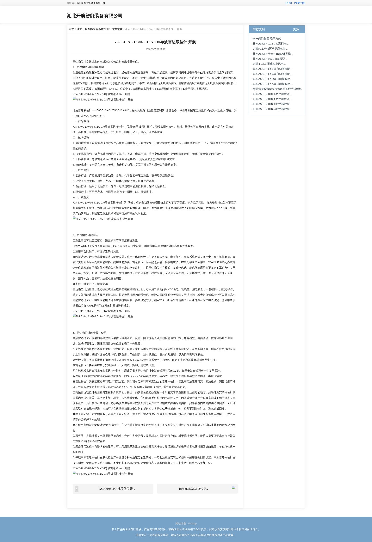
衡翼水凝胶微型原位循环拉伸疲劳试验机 (277, 89)
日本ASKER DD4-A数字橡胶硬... (272, 109)
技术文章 (117, 29)
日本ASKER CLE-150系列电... (271, 43)
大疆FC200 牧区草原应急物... (270, 48)
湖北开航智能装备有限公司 (93, 29)
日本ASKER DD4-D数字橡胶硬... (272, 104)
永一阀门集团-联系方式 (267, 38)
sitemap (192, 523)
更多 (296, 29)
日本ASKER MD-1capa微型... (270, 58)
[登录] (289, 3)
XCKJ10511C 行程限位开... (117, 488)
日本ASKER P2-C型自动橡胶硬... (272, 73)
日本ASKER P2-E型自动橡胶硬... (272, 68)
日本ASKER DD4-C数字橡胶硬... (272, 99)
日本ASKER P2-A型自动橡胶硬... (272, 83)
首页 (71, 29)
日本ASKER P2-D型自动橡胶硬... (272, 78)
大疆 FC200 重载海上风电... (269, 63)
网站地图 (180, 523)
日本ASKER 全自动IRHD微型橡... (273, 53)
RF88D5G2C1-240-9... (193, 488)
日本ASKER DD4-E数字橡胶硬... (272, 94)
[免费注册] (299, 3)
